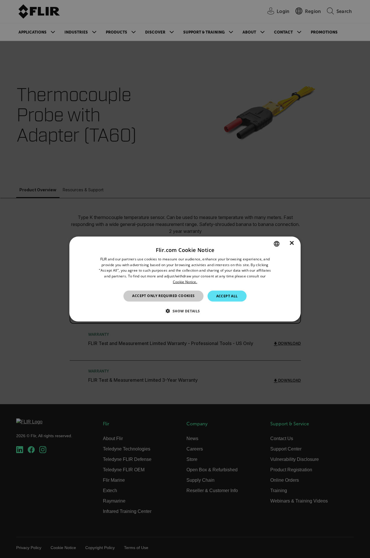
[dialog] (185, 279)
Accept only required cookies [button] (163, 295)
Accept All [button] (227, 295)
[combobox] (277, 243)
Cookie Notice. (185, 281)
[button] (185, 310)
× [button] (291, 243)
